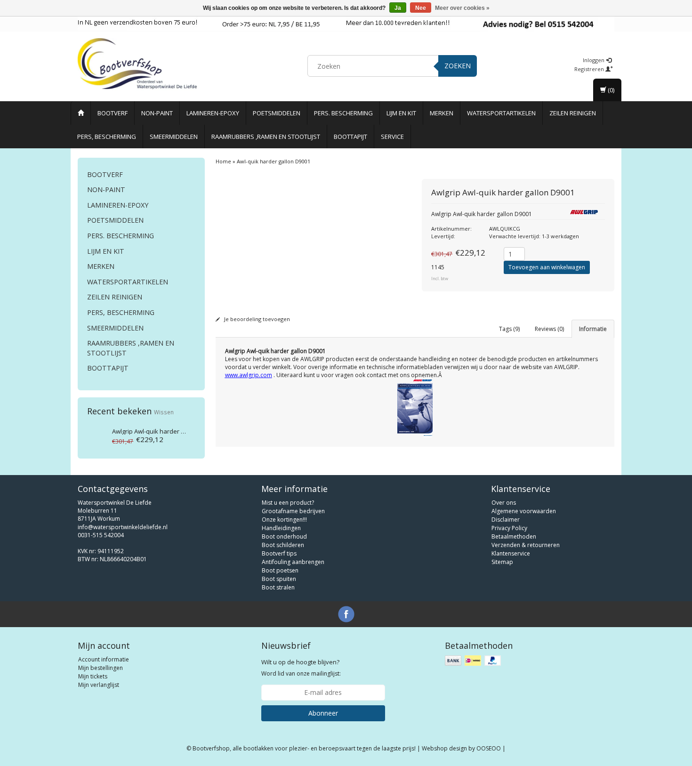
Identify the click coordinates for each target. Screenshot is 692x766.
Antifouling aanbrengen (293, 562)
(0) (610, 90)
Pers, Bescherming (106, 136)
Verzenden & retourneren (525, 545)
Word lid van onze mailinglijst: (301, 667)
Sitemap (502, 562)
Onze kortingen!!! (284, 520)
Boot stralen (278, 587)
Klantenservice (510, 553)
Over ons (503, 503)
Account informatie (103, 659)
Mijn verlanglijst (98, 685)
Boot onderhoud (284, 536)
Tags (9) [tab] (509, 329)
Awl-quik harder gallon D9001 (164, 431)
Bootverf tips (279, 553)
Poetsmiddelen (276, 113)
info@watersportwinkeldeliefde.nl (123, 527)
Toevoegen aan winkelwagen (546, 267)
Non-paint (157, 113)
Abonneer (323, 713)
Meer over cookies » (462, 8)
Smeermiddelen (174, 136)
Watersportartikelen (501, 113)
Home (223, 161)
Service (392, 136)
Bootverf (112, 113)
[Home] (81, 113)
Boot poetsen (280, 570)
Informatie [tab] (593, 329)
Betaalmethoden (513, 536)
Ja (397, 8)
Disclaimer (505, 520)
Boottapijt (350, 136)
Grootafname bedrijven (293, 511)
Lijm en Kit (401, 113)
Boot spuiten (279, 579)
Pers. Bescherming (343, 113)
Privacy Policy (509, 528)
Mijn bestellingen (100, 668)
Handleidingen (281, 528)
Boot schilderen (283, 545)
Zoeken (457, 65)
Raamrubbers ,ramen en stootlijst (265, 136)
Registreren (589, 69)
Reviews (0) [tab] (549, 329)
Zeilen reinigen (572, 113)
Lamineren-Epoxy (212, 113)
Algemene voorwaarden (523, 511)
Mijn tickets (92, 676)
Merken (441, 113)
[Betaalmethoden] (474, 661)
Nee (420, 8)
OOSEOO (488, 748)
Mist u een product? (288, 503)
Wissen (164, 412)
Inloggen (594, 60)
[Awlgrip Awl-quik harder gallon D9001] (95, 435)
